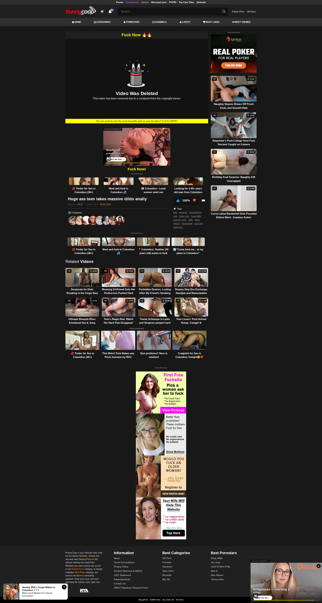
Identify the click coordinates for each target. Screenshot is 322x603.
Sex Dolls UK (168, 600)
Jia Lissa (215, 562)
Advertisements (122, 579)
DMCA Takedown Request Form (131, 587)
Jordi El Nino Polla (220, 566)
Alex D (214, 571)
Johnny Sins (217, 579)
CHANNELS (161, 22)
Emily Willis (217, 558)
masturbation (195, 212)
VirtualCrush (132, 2)
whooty (176, 223)
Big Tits (166, 579)
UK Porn (251, 11)
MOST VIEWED (242, 22)
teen (175, 212)
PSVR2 (172, 2)
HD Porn (166, 558)
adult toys (178, 227)
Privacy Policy (121, 566)
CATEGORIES (103, 22)
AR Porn (180, 600)
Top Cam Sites (186, 2)
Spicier (145, 2)
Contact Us (120, 583)
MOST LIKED (212, 22)
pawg (197, 220)
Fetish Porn (238, 11)
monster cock (179, 220)
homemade (187, 223)
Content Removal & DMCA (128, 571)
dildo (190, 220)
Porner (119, 2)
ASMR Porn (155, 600)
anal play (199, 223)
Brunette (166, 575)
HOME (78, 22)
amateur (183, 212)
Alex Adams (217, 575)
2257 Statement (122, 575)
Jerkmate (201, 2)
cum (175, 216)
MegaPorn (143, 600)
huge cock (184, 216)
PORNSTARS (133, 22)
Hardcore (167, 566)
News (117, 558)
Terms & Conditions (124, 562)
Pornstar (166, 562)
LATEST (186, 22)
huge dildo (196, 216)
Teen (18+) (168, 571)
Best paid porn (159, 2)
